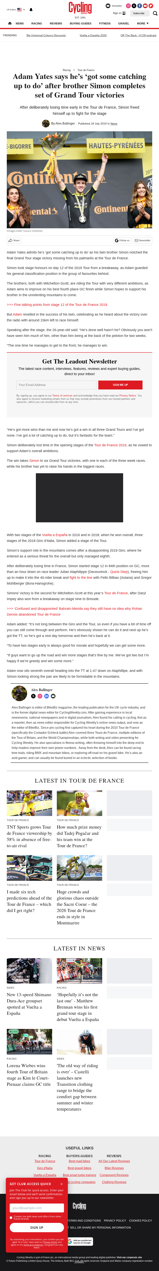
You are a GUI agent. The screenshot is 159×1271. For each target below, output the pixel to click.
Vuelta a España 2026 (93, 35)
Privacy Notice (127, 395)
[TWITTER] (34, 696)
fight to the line (81, 578)
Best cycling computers (79, 1182)
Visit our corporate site (129, 1257)
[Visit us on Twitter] (134, 5)
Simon (34, 461)
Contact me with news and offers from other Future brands (37, 1217)
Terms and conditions (84, 1220)
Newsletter (144, 240)
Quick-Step (119, 572)
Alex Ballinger (65, 123)
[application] (79, 497)
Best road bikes (79, 1161)
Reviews (56, 23)
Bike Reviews (114, 1168)
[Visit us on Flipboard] (151, 5)
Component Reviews (114, 1175)
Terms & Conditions (33, 1244)
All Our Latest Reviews (114, 1161)
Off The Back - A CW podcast (138, 35)
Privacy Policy (50, 1242)
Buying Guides (80, 23)
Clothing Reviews (114, 1182)
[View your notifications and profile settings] (31, 10)
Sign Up (36, 1227)
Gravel (123, 23)
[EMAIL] (54, 696)
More (141, 23)
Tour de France (86, 70)
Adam (17, 314)
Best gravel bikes (79, 1168)
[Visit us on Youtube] (145, 5)
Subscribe (138, 13)
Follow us (124, 240)
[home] (10, 23)
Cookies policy (140, 1220)
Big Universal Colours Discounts (46, 35)
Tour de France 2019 (110, 445)
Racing (36, 23)
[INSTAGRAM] (41, 696)
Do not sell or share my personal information (95, 1227)
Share (16, 240)
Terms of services (62, 395)
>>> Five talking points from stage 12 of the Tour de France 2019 (57, 305)
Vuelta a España (54, 535)
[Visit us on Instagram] (128, 5)
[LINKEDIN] (47, 696)
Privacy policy (115, 1220)
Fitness (105, 23)
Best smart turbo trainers (79, 1175)
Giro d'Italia (45, 1168)
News (20, 23)
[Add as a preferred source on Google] (79, 1241)
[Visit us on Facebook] (139, 5)
